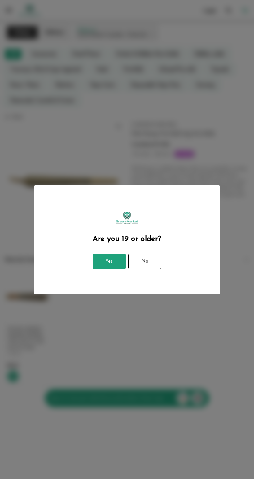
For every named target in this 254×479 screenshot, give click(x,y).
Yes (109, 261)
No (144, 261)
